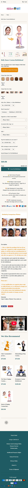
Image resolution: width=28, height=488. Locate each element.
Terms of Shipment (14, 469)
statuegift (14, 477)
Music (8, 14)
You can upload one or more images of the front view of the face (13, 65)
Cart (25, 1)
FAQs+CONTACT (14, 439)
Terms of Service (14, 446)
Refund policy (14, 448)
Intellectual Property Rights (14, 452)
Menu (4, 1)
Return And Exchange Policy (14, 443)
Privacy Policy (14, 461)
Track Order (14, 435)
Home (2, 14)
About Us (14, 465)
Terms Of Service (14, 456)
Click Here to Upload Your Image (9, 69)
